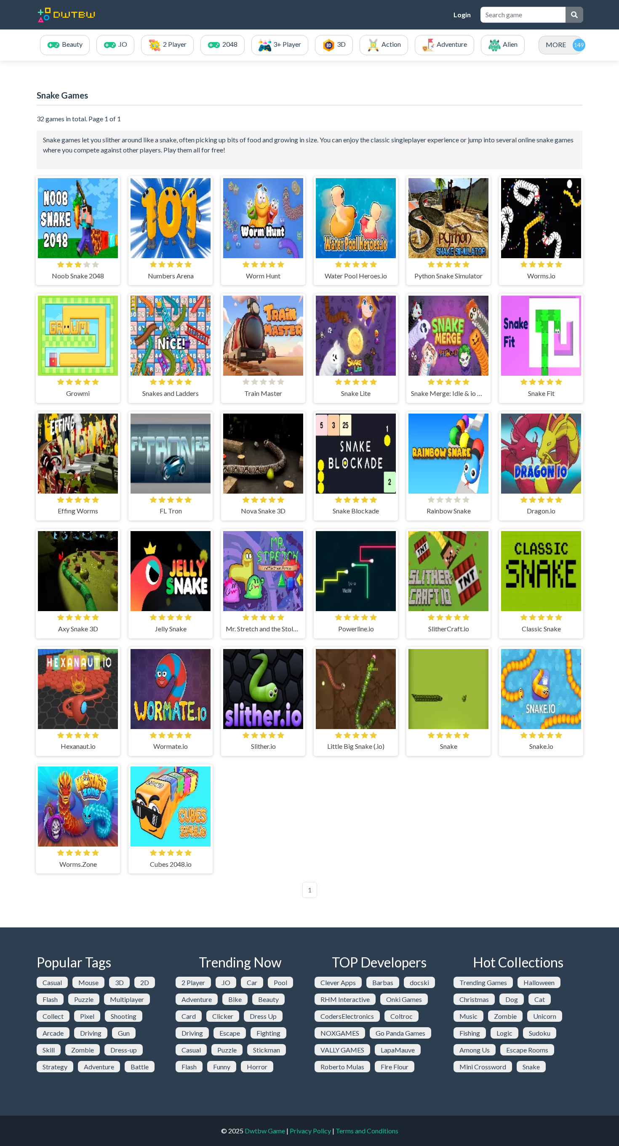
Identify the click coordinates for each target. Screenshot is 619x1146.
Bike (235, 999)
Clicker (222, 1016)
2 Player (193, 982)
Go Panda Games (400, 1033)
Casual (52, 982)
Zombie (82, 1050)
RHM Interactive (345, 999)
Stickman (266, 1050)
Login (462, 15)
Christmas (474, 999)
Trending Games (483, 982)
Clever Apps (338, 982)
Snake (531, 1067)
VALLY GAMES (342, 1050)
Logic (504, 1033)
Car (252, 982)
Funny (221, 1067)
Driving (90, 1033)
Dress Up (263, 1016)
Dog (511, 999)
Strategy (55, 1067)
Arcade (53, 1033)
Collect (53, 1016)
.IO (225, 982)
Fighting (268, 1033)
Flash (50, 999)
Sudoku (539, 1033)
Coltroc (401, 1016)
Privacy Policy (310, 1131)
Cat (539, 999)
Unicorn (544, 1016)
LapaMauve (398, 1050)
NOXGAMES (339, 1033)
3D (119, 982)
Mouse (88, 982)
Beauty (268, 999)
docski (419, 982)
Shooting (123, 1016)
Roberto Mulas (342, 1067)
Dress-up (123, 1050)
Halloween (539, 982)
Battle (140, 1067)
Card (188, 1016)
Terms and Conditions (367, 1131)
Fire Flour (394, 1067)
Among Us (474, 1050)
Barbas (382, 982)
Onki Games (404, 999)
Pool (280, 982)
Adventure (99, 1067)
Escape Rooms (527, 1050)
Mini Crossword (482, 1067)
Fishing (469, 1033)
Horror (257, 1067)
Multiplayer (127, 999)
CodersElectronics (347, 1016)
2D (144, 982)
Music (468, 1016)
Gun (124, 1033)
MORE (556, 44)
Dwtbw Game (265, 1131)
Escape (229, 1033)
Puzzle (83, 999)
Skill (49, 1050)
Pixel (87, 1016)
